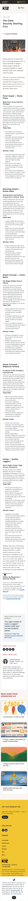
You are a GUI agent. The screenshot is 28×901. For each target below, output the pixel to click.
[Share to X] (3, 830)
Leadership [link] (5, 840)
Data (4, 17)
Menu (21, 7)
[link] (5, 860)
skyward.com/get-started (13, 635)
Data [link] (3, 855)
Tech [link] (3, 852)
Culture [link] (4, 846)
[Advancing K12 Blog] (6, 8)
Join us (5, 817)
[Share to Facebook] (4, 649)
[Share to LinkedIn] (7, 649)
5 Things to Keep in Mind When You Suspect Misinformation (14, 740)
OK (14, 897)
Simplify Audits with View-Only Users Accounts (12, 789)
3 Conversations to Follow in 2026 (13, 717)
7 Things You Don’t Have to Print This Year (13, 764)
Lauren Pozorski (14, 659)
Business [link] (4, 849)
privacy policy (15, 890)
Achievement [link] (5, 843)
